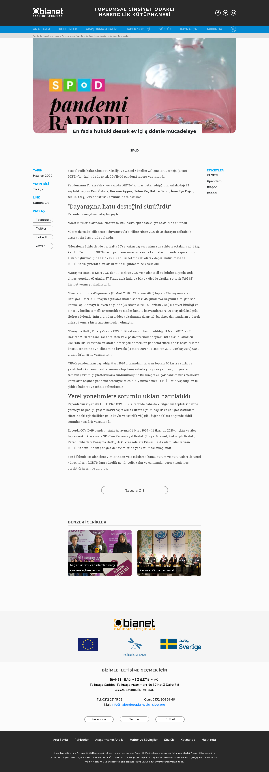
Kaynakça (188, 29)
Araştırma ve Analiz (109, 739)
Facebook (43, 220)
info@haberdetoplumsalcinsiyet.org (138, 704)
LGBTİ (213, 175)
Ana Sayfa (41, 29)
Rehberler (68, 29)
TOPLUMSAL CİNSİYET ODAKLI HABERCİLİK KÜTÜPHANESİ (134, 12)
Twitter (41, 228)
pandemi (215, 181)
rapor (213, 187)
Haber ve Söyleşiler (144, 739)
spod (213, 193)
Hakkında (214, 29)
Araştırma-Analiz (101, 29)
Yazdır (40, 246)
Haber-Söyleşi (138, 29)
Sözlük (165, 29)
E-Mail (170, 719)
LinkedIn (42, 237)
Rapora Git (41, 203)
